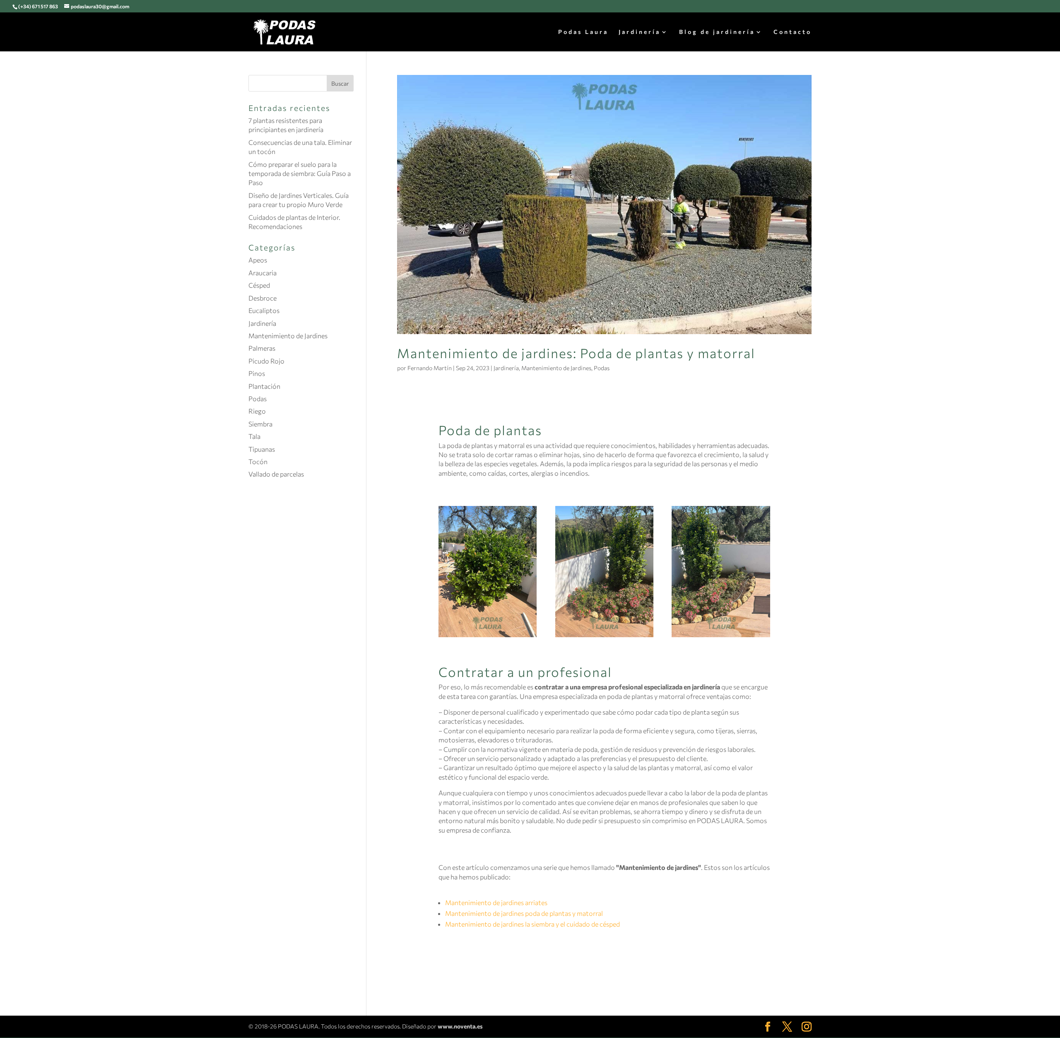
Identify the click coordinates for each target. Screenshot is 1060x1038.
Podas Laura (583, 32)
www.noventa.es (460, 1026)
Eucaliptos (263, 310)
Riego (257, 411)
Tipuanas (261, 449)
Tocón (257, 461)
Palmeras (261, 348)
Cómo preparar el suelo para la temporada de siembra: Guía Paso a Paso (299, 173)
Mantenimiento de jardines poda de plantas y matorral (524, 913)
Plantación (264, 386)
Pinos (256, 373)
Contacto (792, 32)
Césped (259, 285)
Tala (254, 436)
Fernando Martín (429, 367)
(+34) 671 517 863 (38, 6)
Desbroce (262, 298)
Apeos (257, 260)
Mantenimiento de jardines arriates (496, 902)
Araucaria (262, 273)
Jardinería (639, 32)
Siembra (260, 424)
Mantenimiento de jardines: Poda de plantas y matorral (576, 353)
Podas (602, 367)
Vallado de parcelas (276, 474)
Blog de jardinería (717, 32)
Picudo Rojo (266, 361)
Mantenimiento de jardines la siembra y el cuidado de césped (532, 924)
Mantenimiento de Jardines (556, 367)
